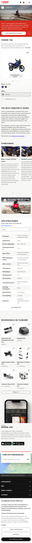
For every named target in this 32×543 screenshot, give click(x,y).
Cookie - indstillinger (16, 529)
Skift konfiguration (6, 225)
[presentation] (16, 206)
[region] (16, 520)
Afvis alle (16, 534)
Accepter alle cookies (16, 539)
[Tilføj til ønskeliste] (13, 324)
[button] (29, 2)
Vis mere (3, 525)
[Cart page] (20, 2)
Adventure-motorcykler (17, 136)
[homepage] (5, 2)
